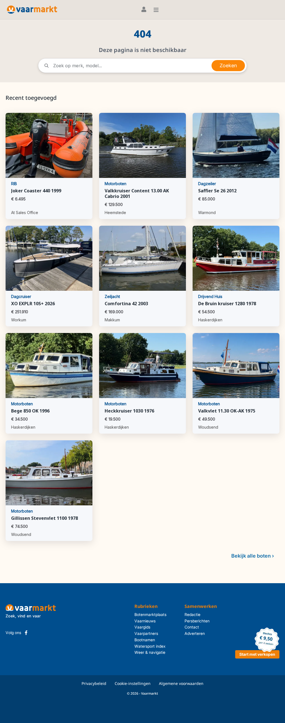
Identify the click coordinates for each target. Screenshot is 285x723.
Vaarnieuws (145, 620)
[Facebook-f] (26, 632)
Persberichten (197, 620)
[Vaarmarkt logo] (32, 10)
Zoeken (228, 65)
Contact (192, 627)
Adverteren (195, 633)
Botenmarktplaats (150, 614)
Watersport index (150, 646)
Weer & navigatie (149, 652)
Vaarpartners (146, 633)
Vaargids (142, 627)
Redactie (192, 614)
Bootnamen (144, 639)
